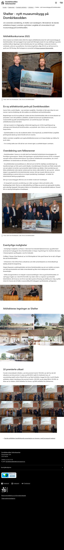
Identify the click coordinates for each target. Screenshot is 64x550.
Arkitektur (31, 7)
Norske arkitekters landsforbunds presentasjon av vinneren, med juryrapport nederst (29, 438)
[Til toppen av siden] (61, 545)
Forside (4, 7)
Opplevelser (11, 7)
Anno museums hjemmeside (44, 48)
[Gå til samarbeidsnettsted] (4, 490)
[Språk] (56, 2)
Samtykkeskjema (6, 467)
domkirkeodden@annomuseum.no (15, 461)
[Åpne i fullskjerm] (59, 54)
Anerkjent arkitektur (21, 7)
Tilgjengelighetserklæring (8, 498)
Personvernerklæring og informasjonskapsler (13, 495)
